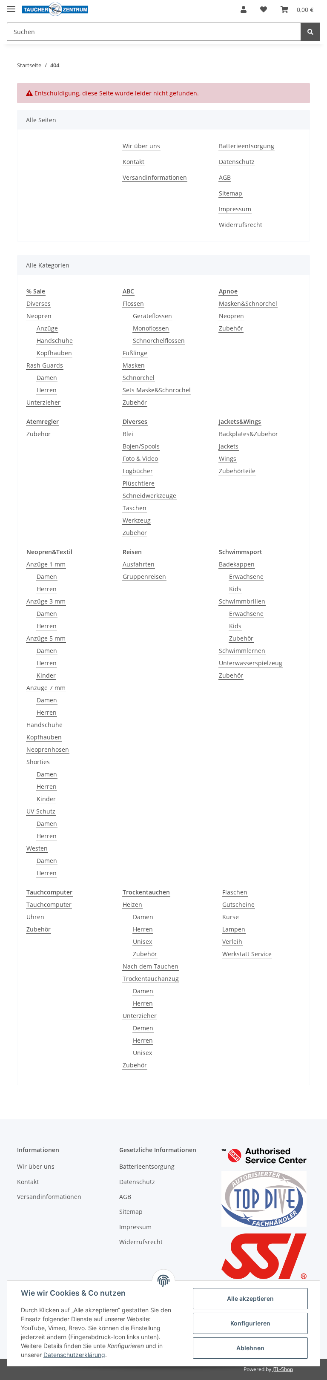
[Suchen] (310, 32)
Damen (47, 378)
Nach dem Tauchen (150, 966)
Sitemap (230, 193)
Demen (143, 1028)
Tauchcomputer (49, 904)
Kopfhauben (54, 353)
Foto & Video (140, 458)
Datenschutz (237, 162)
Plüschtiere (139, 483)
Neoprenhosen (47, 749)
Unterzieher (43, 402)
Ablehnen (250, 1347)
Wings (227, 458)
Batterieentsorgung (246, 146)
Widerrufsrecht (240, 225)
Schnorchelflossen (159, 340)
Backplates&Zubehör (248, 434)
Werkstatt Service (247, 954)
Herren (47, 390)
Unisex (142, 941)
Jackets (228, 446)
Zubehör (135, 402)
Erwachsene (246, 576)
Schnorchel (139, 378)
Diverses (38, 303)
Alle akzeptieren (250, 1298)
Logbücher (138, 471)
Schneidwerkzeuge (149, 496)
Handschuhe (55, 340)
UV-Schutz (40, 811)
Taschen (134, 508)
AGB (225, 177)
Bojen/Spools (141, 446)
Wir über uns (141, 146)
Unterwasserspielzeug (250, 663)
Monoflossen (151, 328)
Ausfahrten (139, 564)
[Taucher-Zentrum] (55, 9)
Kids (235, 589)
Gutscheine (238, 904)
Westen (37, 848)
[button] (243, 9)
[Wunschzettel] (263, 9)
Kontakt (133, 162)
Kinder (46, 675)
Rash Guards (44, 365)
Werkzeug (137, 520)
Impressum (235, 209)
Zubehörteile (237, 471)
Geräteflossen (152, 316)
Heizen (132, 904)
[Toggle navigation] (11, 5)
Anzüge (47, 328)
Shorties (38, 762)
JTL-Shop (282, 1369)
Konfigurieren (250, 1323)
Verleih (232, 941)
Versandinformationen (155, 177)
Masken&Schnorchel (248, 303)
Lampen (233, 929)
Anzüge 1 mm (46, 564)
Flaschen (234, 892)
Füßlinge (135, 353)
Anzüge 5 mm (46, 638)
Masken (134, 365)
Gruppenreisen (144, 576)
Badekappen (237, 564)
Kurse (230, 917)
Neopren (39, 316)
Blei (128, 434)
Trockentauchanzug (151, 979)
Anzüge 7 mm (46, 688)
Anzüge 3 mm (46, 601)
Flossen (133, 303)
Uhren (35, 917)
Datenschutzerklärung (74, 1354)
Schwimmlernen (242, 651)
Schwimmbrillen (242, 601)
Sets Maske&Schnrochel (157, 390)
